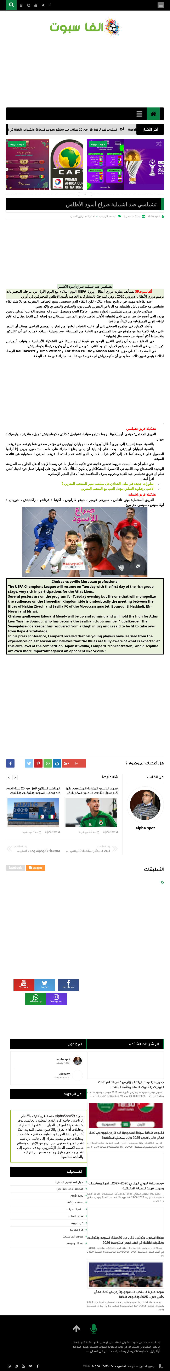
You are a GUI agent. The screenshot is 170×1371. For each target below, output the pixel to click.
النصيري (56, 306)
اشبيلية (124, 306)
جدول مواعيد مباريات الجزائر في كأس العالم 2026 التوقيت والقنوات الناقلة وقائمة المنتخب (131, 1084)
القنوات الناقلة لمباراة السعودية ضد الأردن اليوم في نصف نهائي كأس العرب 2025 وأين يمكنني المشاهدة (126, 1135)
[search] (11, 5)
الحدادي (69, 306)
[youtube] (23, 1366)
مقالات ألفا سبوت (73, 1237)
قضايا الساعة (75, 1216)
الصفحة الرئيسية (107, 216)
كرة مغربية (76, 1230)
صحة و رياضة (75, 1203)
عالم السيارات (75, 1209)
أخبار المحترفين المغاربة (69, 1182)
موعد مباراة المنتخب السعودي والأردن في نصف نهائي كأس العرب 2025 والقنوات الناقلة (129, 1294)
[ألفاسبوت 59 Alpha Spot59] (85, 28)
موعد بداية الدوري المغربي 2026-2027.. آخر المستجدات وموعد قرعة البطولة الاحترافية (126, 1186)
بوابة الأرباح (76, 1196)
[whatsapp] (9, 1366)
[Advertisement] (85, 72)
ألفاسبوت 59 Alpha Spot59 (109, 1366)
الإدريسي (41, 306)
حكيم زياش (139, 306)
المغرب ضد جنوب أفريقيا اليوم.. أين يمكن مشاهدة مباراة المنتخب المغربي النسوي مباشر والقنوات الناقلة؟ (44, 176)
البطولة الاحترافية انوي (70, 1189)
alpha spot (109, 832)
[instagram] (16, 1366)
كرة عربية (77, 1223)
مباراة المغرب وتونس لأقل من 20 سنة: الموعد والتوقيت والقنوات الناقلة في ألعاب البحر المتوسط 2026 (125, 1240)
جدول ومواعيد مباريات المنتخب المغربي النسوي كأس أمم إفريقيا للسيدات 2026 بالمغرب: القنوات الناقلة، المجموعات (125, 176)
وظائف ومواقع (75, 1243)
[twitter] (30, 1366)
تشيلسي (158, 306)
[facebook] (37, 1366)
